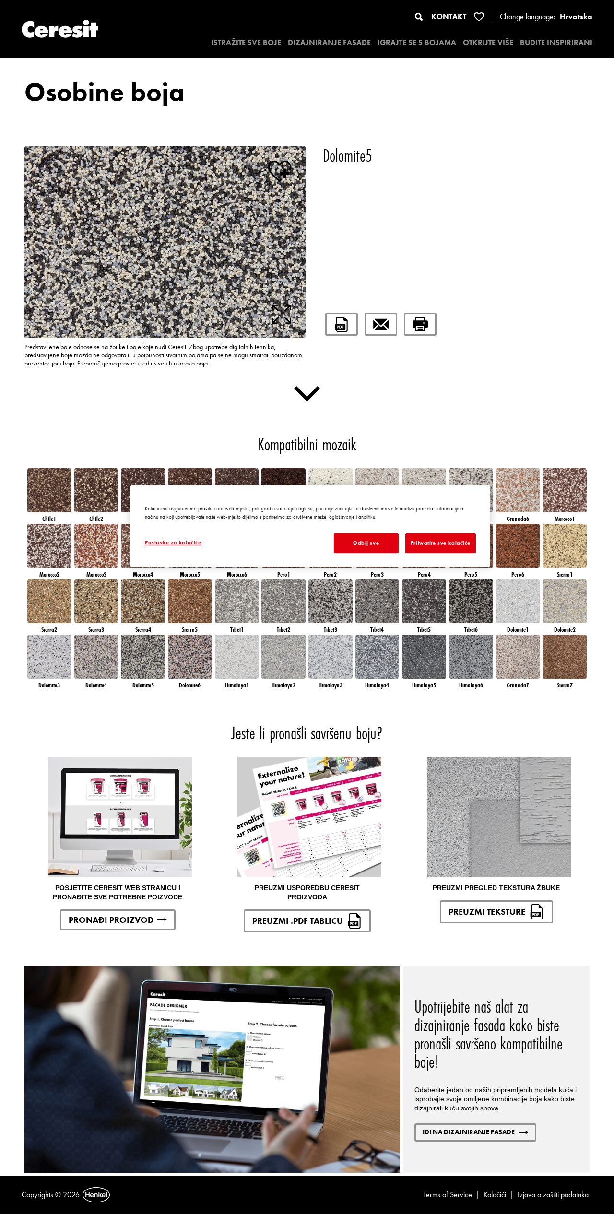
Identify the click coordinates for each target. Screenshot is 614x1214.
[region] (310, 526)
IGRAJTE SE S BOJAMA (417, 42)
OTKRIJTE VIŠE (488, 42)
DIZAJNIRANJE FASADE (329, 42)
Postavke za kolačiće (173, 542)
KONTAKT (448, 17)
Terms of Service (447, 1195)
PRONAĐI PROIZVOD (111, 919)
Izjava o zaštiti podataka (553, 1195)
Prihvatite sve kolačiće (441, 543)
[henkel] (96, 1194)
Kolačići (495, 1195)
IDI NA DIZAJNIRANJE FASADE (469, 1132)
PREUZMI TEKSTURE (487, 911)
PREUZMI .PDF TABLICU (297, 920)
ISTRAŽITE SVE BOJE (246, 42)
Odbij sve (366, 543)
